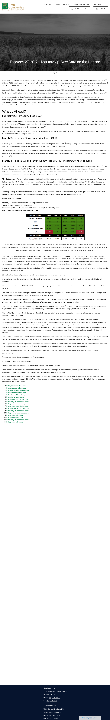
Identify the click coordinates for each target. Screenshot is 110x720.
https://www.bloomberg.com (17, 390)
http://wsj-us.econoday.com (17, 401)
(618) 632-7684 (54, 698)
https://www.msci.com (15, 397)
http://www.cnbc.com (14, 415)
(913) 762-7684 (54, 715)
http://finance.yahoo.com (16, 386)
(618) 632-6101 (52, 701)
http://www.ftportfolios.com (17, 399)
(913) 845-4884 (52, 718)
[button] (48, 4)
